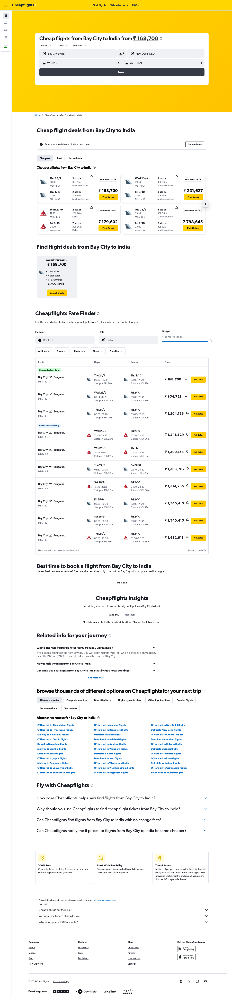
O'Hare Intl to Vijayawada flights (55, 767)
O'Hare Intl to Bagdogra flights (111, 772)
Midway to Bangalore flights (52, 763)
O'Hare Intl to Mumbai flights (110, 725)
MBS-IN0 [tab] (114, 614)
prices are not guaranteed (104, 900)
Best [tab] (59, 158)
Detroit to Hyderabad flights (166, 739)
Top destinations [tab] (48, 708)
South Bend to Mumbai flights (167, 772)
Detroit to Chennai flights (164, 748)
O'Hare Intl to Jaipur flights (52, 758)
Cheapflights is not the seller (55, 909)
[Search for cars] (5, 29)
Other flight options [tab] (159, 700)
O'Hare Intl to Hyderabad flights (55, 729)
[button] (6, 5)
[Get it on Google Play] (186, 949)
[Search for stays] (5, 22)
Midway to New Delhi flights (53, 734)
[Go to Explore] (5, 37)
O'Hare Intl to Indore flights (166, 753)
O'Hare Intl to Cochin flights (52, 739)
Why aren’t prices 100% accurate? (58, 922)
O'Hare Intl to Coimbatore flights (169, 767)
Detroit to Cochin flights (50, 753)
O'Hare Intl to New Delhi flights (168, 725)
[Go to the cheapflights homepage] (24, 5)
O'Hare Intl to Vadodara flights (111, 748)
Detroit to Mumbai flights (107, 734)
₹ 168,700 (145, 38)
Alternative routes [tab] (49, 700)
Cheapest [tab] (45, 158)
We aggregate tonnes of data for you (59, 916)
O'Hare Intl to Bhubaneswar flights (56, 772)
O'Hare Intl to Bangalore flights (111, 729)
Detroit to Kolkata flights (107, 753)
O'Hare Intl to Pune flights (165, 758)
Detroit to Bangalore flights (52, 744)
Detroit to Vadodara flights (165, 763)
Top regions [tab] (70, 708)
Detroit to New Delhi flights (166, 729)
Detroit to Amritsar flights (108, 758)
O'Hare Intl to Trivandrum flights (111, 763)
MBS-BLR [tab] (122, 582)
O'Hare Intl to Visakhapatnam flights (114, 767)
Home (38, 115)
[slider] (210, 341)
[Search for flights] (5, 15)
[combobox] (46, 45)
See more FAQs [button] (96, 677)
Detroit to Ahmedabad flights (110, 739)
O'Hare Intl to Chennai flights (167, 734)
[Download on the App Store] (186, 957)
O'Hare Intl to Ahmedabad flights (55, 725)
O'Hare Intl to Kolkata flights (166, 744)
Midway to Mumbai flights (51, 748)
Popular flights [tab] (185, 700)
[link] (57, 293)
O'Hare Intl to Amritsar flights (110, 744)
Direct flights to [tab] (102, 700)
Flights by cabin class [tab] (129, 700)
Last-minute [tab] (75, 158)
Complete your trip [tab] (76, 700)
